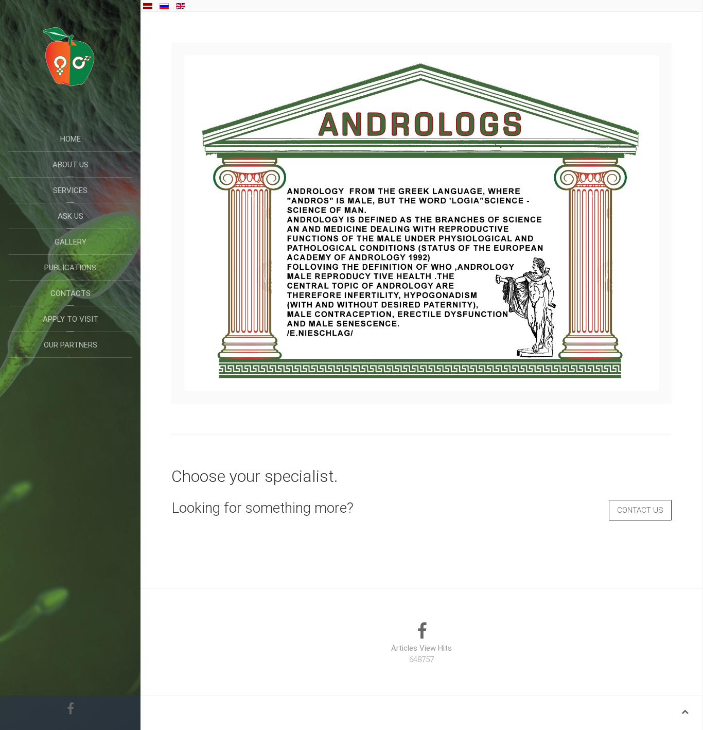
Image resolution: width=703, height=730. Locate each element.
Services (70, 190)
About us (70, 164)
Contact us (640, 510)
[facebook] (70, 707)
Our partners (70, 345)
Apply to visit (70, 319)
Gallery (70, 242)
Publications (70, 267)
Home (70, 139)
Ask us (70, 216)
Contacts (70, 293)
